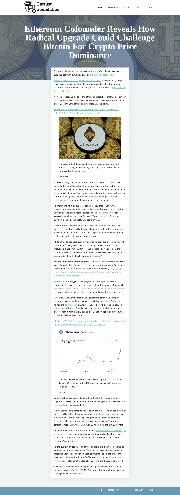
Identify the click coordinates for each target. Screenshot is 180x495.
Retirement (113, 7)
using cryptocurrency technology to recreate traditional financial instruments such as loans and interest (88, 272)
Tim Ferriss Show (105, 213)
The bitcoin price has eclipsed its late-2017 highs (77, 81)
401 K (127, 7)
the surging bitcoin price (101, 75)
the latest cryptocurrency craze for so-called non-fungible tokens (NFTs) (89, 288)
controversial (71, 305)
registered (59, 405)
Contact (139, 7)
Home (99, 7)
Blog (151, 7)
